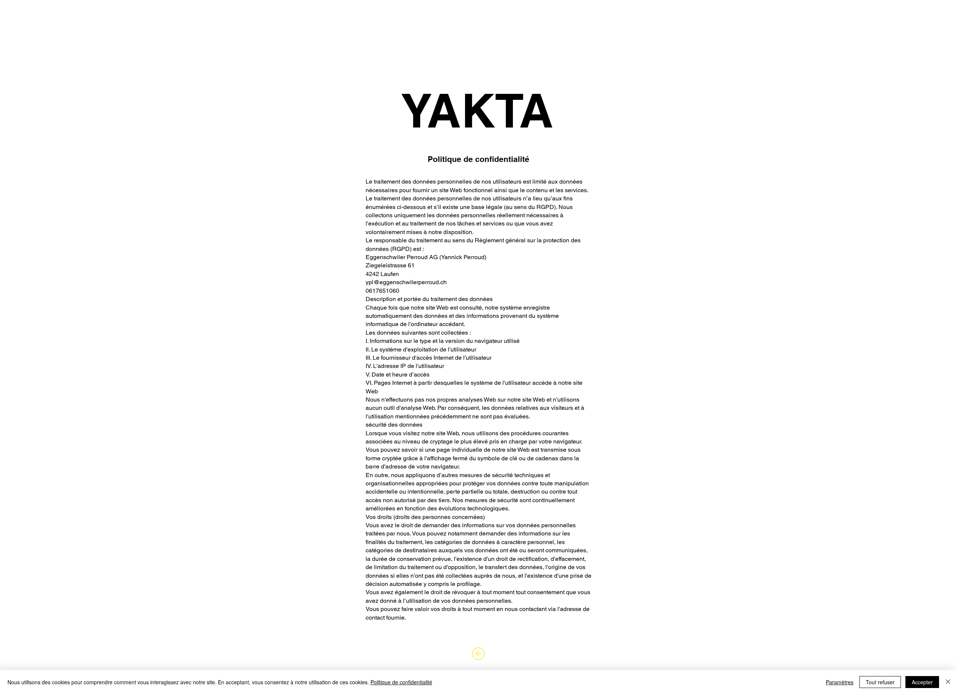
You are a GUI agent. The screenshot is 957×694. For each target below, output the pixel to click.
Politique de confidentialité (401, 682)
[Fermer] (948, 682)
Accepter (922, 682)
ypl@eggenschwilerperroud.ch (406, 282)
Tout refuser (880, 682)
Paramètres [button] (839, 682)
